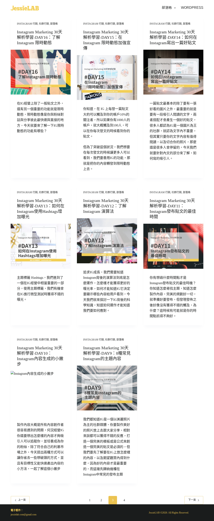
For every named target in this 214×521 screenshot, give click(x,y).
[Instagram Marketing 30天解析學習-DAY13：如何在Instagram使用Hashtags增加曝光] (41, 246)
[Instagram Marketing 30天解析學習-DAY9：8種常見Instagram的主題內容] (107, 388)
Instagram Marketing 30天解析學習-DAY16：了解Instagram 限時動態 (39, 37)
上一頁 (22, 499)
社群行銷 (44, 23)
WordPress (192, 7)
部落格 (167, 7)
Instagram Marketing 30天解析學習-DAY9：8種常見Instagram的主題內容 (107, 353)
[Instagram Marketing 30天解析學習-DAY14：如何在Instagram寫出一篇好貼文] (173, 72)
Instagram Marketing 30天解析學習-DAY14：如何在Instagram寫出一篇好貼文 (173, 37)
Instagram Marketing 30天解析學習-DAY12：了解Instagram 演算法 (106, 206)
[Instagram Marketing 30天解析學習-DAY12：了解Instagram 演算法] (107, 240)
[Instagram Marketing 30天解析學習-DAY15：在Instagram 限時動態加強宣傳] (107, 77)
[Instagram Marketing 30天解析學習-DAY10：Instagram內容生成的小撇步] (41, 393)
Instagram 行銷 (27, 23)
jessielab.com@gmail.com (23, 514)
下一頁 (192, 499)
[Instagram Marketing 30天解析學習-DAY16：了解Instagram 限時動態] (41, 72)
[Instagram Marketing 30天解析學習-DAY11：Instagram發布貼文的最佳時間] (173, 246)
